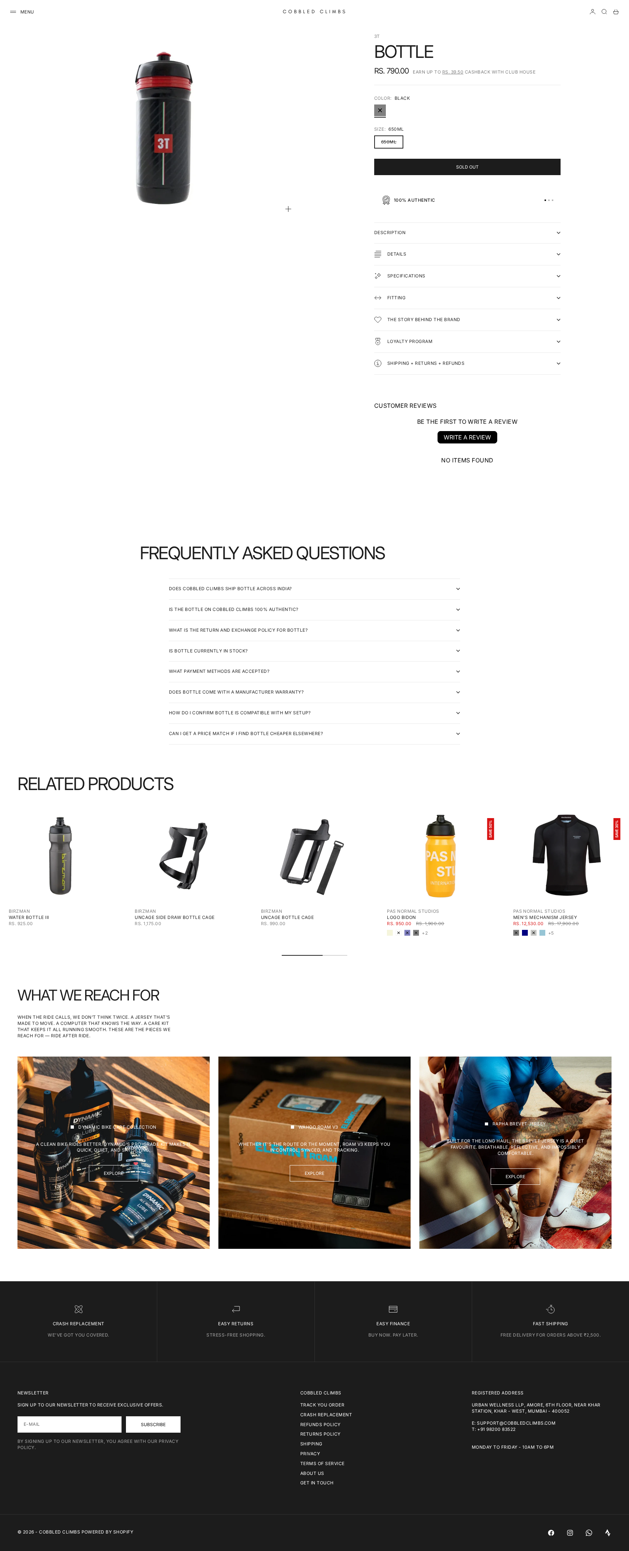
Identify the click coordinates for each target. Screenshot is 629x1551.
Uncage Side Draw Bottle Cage (174, 917)
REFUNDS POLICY (320, 1424)
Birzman (19, 911)
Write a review (467, 437)
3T (377, 36)
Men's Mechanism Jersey (545, 917)
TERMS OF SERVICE (322, 1463)
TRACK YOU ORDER (322, 1405)
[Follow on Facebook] (551, 1532)
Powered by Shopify (108, 1532)
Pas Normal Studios (413, 911)
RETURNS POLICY (320, 1434)
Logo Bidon (401, 917)
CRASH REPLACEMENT (326, 1414)
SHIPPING (311, 1444)
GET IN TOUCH (317, 1482)
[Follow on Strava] (608, 1532)
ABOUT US (312, 1473)
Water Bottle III (29, 917)
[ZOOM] (288, 209)
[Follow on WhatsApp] (589, 1532)
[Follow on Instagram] (570, 1532)
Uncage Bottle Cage (287, 917)
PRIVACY (310, 1453)
